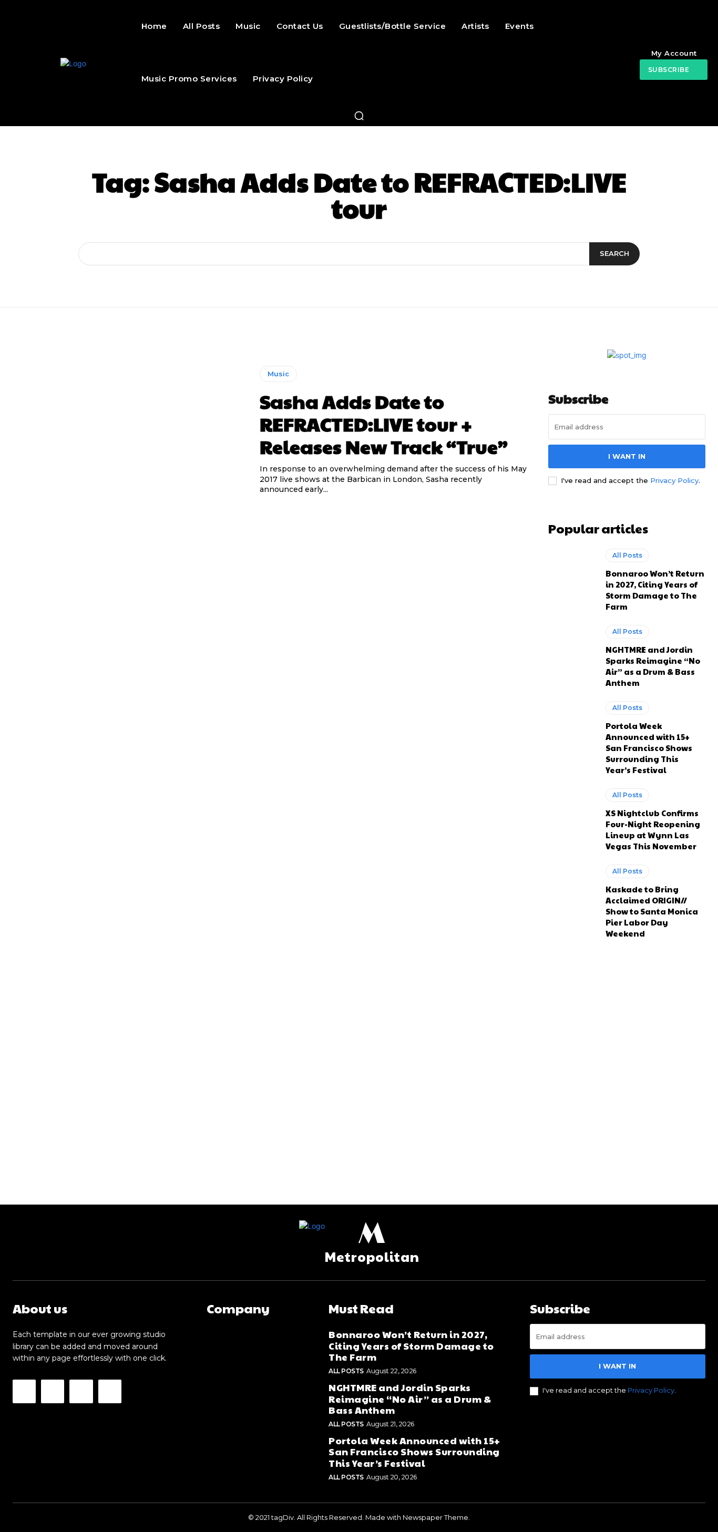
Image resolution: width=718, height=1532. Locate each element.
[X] (81, 1391)
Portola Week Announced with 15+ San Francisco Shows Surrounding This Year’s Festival (649, 747)
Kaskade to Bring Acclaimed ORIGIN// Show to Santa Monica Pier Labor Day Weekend (652, 911)
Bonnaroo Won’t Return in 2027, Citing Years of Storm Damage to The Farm (655, 590)
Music (278, 373)
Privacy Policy (674, 480)
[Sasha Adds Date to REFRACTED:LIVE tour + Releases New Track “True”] (128, 430)
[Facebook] (24, 1391)
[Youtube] (109, 1391)
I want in (626, 456)
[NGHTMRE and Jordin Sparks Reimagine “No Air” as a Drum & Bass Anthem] (572, 653)
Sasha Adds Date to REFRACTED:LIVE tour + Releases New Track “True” (384, 423)
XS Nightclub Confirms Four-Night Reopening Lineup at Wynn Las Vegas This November (653, 829)
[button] (359, 115)
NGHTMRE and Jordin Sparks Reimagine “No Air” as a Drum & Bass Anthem (653, 666)
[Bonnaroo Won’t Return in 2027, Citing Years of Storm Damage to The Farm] (572, 577)
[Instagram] (52, 1391)
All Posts (627, 555)
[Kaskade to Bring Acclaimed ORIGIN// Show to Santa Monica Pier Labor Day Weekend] (572, 893)
